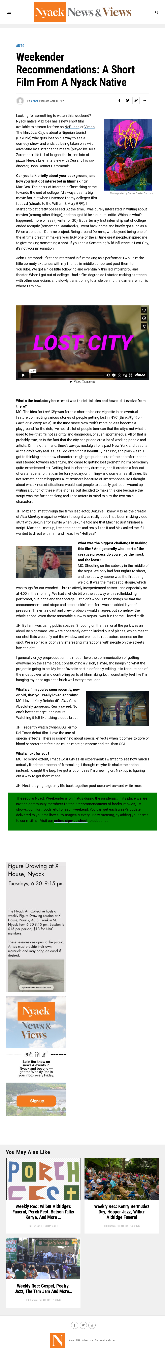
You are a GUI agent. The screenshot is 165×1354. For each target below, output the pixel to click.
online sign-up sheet (71, 820)
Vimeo (89, 127)
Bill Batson (34, 1226)
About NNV (74, 1340)
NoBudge (72, 127)
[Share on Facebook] (119, 100)
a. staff (34, 101)
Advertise (87, 1340)
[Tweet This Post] (127, 100)
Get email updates (105, 1340)
